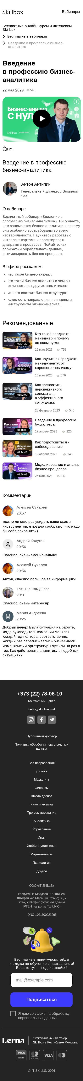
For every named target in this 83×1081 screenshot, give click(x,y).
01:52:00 (22, 394)
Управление (42, 829)
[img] (17, 340)
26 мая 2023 (44, 476)
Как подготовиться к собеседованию (52, 444)
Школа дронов (41, 796)
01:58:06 (22, 474)
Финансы (41, 788)
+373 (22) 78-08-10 (39, 694)
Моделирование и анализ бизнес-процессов (57, 467)
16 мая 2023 (44, 375)
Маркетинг (41, 779)
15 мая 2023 (44, 349)
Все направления (42, 763)
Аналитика (42, 821)
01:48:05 (22, 430)
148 (70, 454)
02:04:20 (22, 343)
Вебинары (71, 12)
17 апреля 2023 (46, 431)
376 (63, 375)
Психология (42, 863)
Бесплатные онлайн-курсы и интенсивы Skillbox (37, 28)
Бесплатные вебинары (27, 36)
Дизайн (41, 771)
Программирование (41, 813)
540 (71, 410)
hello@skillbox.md (41, 709)
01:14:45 (22, 452)
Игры (41, 837)
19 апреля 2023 (46, 454)
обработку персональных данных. (44, 1015)
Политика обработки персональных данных (41, 746)
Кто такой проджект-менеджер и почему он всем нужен (52, 338)
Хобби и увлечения (41, 846)
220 (69, 431)
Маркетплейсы (41, 854)
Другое (41, 871)
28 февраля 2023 (47, 410)
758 (63, 349)
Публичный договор (42, 736)
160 (63, 476)
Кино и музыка (41, 804)
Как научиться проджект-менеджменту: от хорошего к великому (56, 363)
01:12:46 (22, 369)
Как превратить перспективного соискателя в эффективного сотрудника (49, 393)
